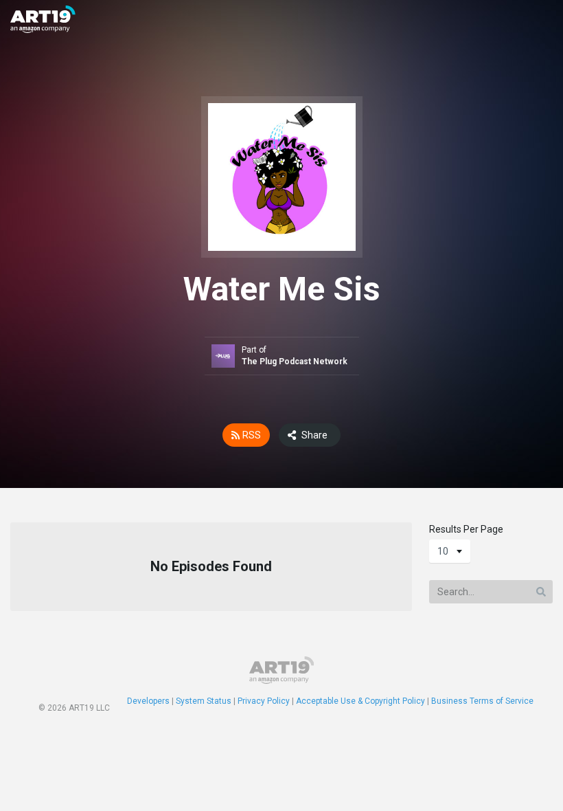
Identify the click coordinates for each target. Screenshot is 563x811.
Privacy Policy (264, 701)
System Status (203, 701)
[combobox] (449, 551)
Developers (148, 701)
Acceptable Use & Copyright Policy (360, 701)
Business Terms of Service (482, 701)
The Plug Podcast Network (294, 361)
